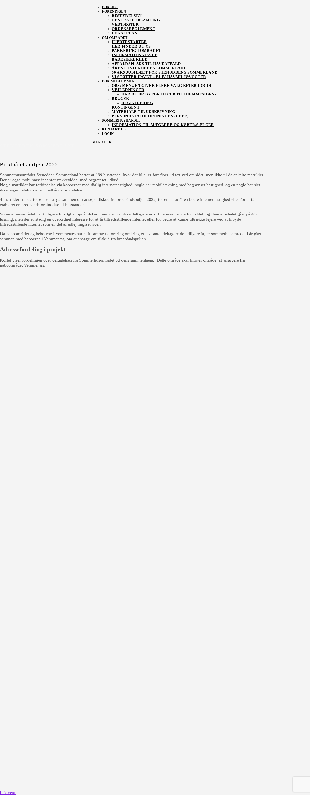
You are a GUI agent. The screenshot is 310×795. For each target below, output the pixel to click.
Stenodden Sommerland (37, 145)
